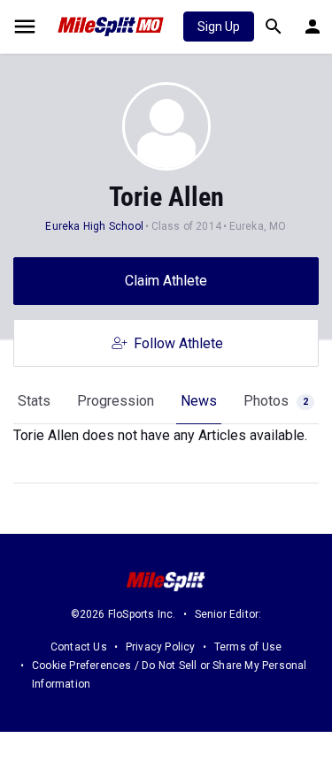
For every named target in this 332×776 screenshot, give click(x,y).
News (199, 400)
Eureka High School (94, 226)
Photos (275, 400)
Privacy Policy (161, 647)
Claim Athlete (166, 280)
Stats (34, 400)
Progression (115, 400)
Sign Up (218, 26)
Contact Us (78, 647)
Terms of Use (248, 647)
